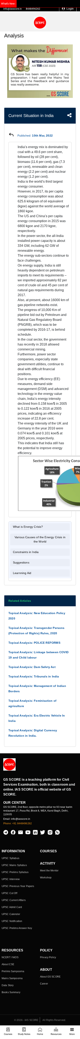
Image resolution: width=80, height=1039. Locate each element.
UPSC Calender (11, 914)
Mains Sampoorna (12, 978)
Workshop (45, 877)
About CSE (8, 964)
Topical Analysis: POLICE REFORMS (34, 642)
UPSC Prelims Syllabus (15, 872)
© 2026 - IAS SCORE (26, 1020)
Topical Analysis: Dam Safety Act (32, 667)
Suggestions (21, 562)
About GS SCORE (50, 976)
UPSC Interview (11, 879)
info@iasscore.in (12, 8)
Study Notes (24, 1034)
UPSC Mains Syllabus (14, 865)
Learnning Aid (22, 573)
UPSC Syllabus (10, 858)
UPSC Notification (12, 921)
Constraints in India (26, 552)
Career (44, 983)
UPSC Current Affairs (14, 900)
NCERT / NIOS (10, 957)
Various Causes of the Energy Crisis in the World (40, 539)
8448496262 (33, 8)
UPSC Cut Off (9, 893)
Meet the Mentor (49, 870)
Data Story (8, 985)
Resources (56, 1034)
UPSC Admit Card (12, 907)
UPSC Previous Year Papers (18, 886)
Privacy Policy (48, 957)
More (72, 1034)
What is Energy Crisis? (28, 526)
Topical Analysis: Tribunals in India (33, 676)
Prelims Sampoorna (13, 971)
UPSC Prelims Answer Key (17, 928)
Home (40, 1034)
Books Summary (11, 992)
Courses (8, 1034)
